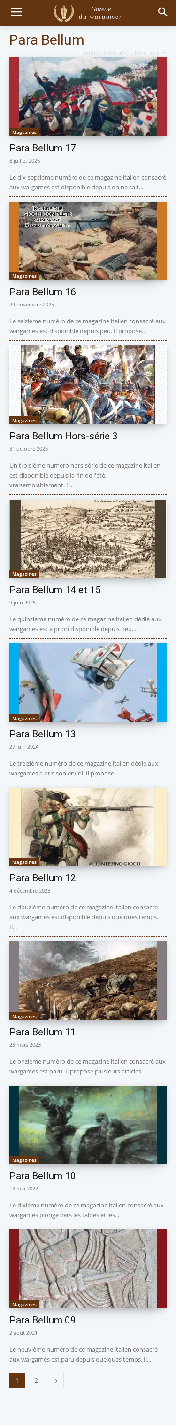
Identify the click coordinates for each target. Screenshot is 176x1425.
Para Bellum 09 (42, 1320)
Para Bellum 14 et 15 (55, 589)
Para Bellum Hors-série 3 (63, 436)
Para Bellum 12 (42, 878)
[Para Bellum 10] (88, 1125)
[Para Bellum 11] (88, 980)
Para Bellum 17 (42, 148)
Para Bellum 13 (42, 734)
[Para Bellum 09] (88, 1268)
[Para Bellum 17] (88, 96)
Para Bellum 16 (42, 292)
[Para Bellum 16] (88, 241)
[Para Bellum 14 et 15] (88, 539)
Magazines (24, 132)
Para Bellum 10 (42, 1176)
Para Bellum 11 (42, 1032)
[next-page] (56, 1380)
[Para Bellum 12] (88, 827)
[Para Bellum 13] (88, 682)
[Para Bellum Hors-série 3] (88, 384)
